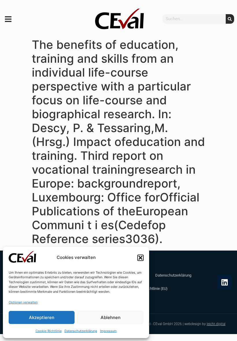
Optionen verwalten (23, 302)
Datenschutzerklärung (80, 331)
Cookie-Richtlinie (49, 331)
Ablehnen (111, 317)
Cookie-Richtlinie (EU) (150, 288)
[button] (140, 258)
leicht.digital (216, 324)
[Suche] (230, 19)
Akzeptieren (41, 317)
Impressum (108, 331)
